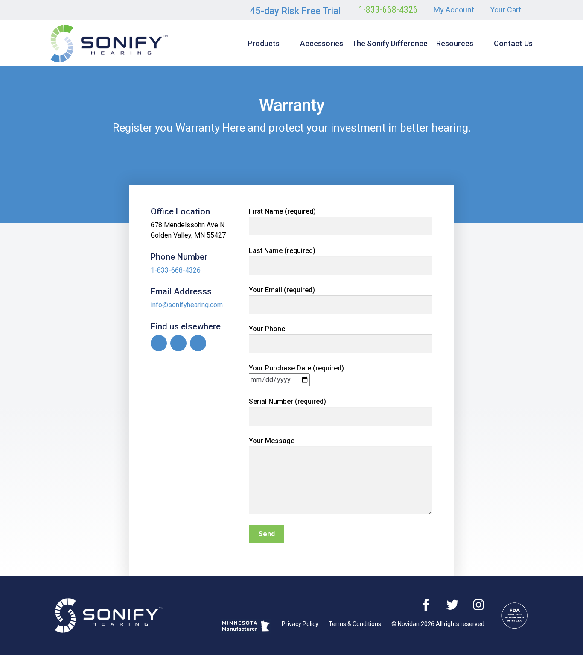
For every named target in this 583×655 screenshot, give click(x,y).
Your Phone (267, 329)
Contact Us (513, 43)
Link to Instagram (198, 343)
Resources (454, 43)
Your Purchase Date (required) (296, 368)
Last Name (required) (282, 251)
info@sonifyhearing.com (187, 305)
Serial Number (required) (287, 401)
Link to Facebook (159, 343)
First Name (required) (282, 211)
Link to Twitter (178, 343)
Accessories (321, 43)
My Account (454, 10)
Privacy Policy (300, 623)
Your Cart (505, 10)
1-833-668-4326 (388, 10)
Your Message (271, 441)
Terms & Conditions (355, 623)
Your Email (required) (282, 290)
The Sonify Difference (390, 43)
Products (264, 43)
